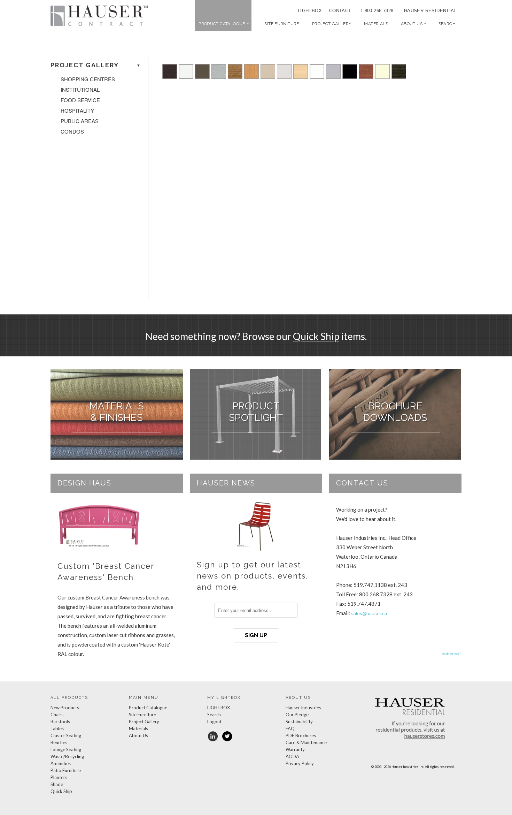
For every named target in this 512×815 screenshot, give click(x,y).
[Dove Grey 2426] (333, 76)
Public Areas (80, 121)
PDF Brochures (301, 735)
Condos (72, 131)
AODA (292, 756)
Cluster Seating (66, 735)
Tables (57, 728)
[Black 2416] (350, 76)
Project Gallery (331, 23)
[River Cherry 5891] (235, 76)
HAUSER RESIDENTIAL (430, 10)
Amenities (61, 763)
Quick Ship (316, 336)
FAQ (290, 728)
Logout (214, 721)
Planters (59, 777)
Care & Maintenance (306, 742)
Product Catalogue (148, 707)
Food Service (80, 100)
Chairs (57, 714)
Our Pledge (297, 714)
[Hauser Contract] (99, 15)
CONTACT (338, 10)
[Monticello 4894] (251, 76)
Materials (376, 23)
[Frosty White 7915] (317, 76)
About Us (413, 23)
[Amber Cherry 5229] (366, 76)
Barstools (60, 721)
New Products (65, 707)
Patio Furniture (66, 770)
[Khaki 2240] (268, 76)
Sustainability (299, 721)
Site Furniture (281, 23)
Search (214, 714)
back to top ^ (451, 653)
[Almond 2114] (382, 76)
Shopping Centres (88, 79)
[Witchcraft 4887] (170, 76)
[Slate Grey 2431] (202, 76)
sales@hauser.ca (369, 613)
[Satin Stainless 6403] (219, 76)
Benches (59, 742)
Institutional (80, 89)
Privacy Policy (300, 763)
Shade (57, 784)
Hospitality (77, 110)
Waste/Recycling (67, 756)
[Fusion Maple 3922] (301, 76)
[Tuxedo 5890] (399, 76)
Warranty (295, 749)
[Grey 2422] (284, 76)
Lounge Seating (66, 749)
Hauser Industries (303, 707)
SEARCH (447, 23)
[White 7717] (186, 76)
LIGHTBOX (310, 10)
